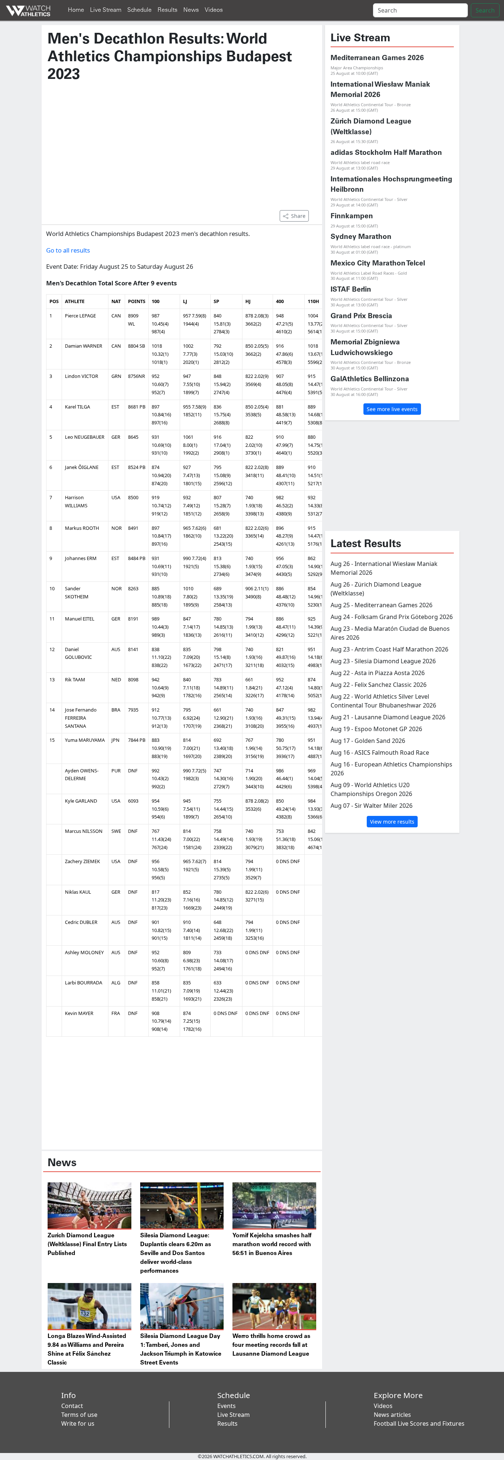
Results (167, 10)
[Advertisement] (182, 150)
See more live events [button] (392, 409)
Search (485, 10)
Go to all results (68, 250)
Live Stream (105, 10)
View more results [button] (392, 821)
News (191, 10)
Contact (72, 1406)
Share (298, 215)
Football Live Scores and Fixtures (419, 1423)
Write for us (77, 1423)
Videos (214, 10)
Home (76, 10)
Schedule (139, 10)
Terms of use (79, 1415)
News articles (392, 1415)
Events (226, 1406)
